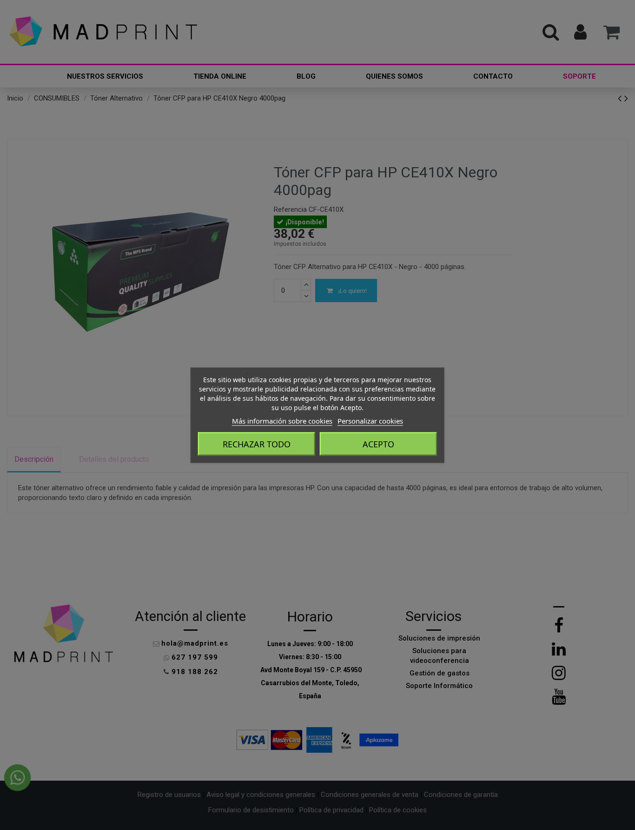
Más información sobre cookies (282, 420)
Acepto (378, 443)
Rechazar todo (257, 443)
